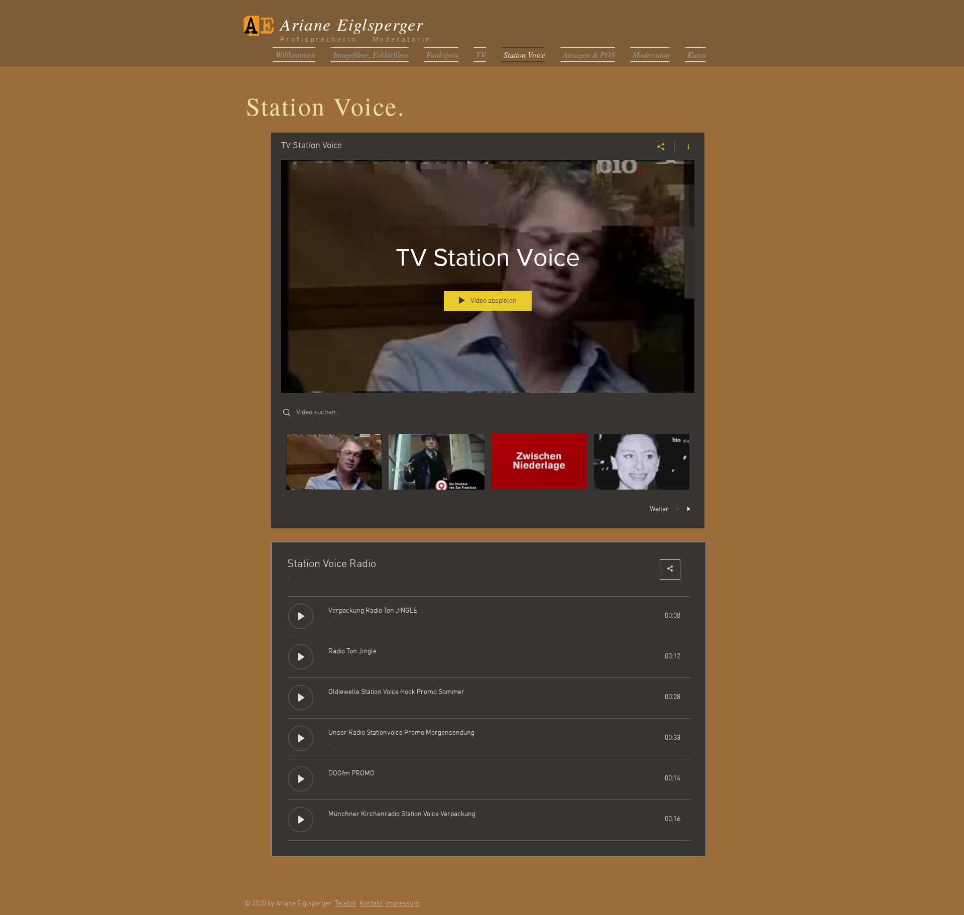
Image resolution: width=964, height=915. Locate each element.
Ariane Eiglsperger (352, 24)
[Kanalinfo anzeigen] (684, 147)
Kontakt (371, 903)
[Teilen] (661, 147)
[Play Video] (334, 461)
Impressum (402, 903)
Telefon (345, 903)
